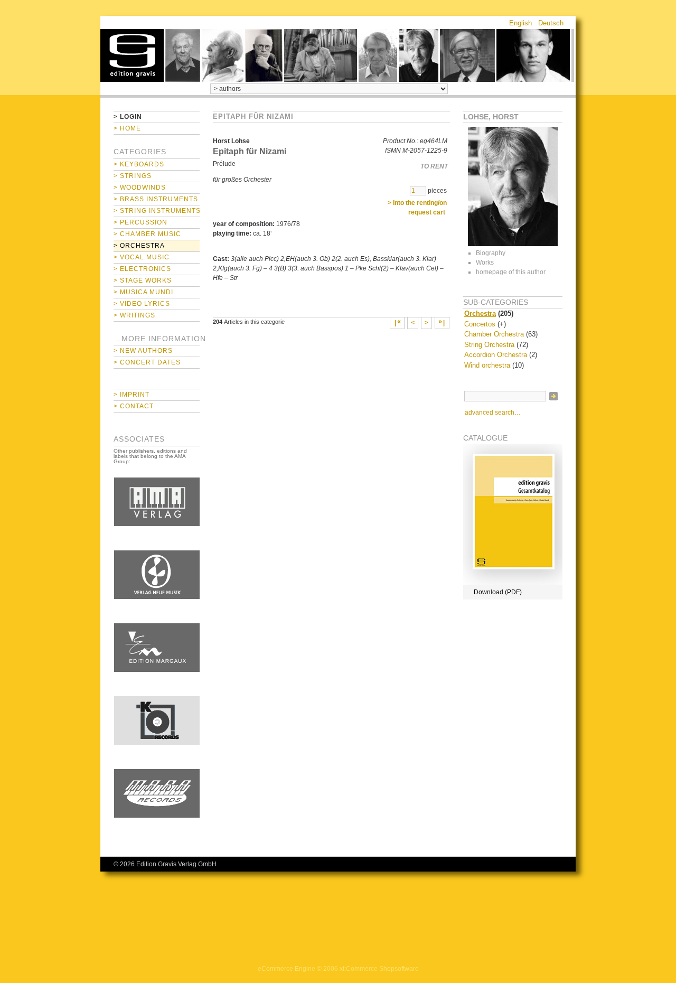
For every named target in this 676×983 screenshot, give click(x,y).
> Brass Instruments (156, 199)
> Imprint (131, 394)
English (520, 23)
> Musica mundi (143, 292)
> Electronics (142, 269)
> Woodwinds (140, 187)
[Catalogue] (512, 582)
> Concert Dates (147, 362)
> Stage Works (143, 280)
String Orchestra (489, 345)
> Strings (133, 176)
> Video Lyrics (142, 303)
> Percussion (140, 222)
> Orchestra (139, 245)
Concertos (479, 324)
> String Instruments (157, 210)
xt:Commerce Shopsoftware (379, 968)
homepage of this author (511, 272)
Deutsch (551, 23)
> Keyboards (139, 164)
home (132, 55)
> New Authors (143, 350)
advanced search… (493, 412)
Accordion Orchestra (495, 355)
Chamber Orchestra (494, 334)
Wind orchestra (487, 365)
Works (485, 262)
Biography (490, 253)
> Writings (134, 315)
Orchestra (480, 313)
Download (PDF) (498, 592)
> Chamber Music (147, 234)
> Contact (134, 406)
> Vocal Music (142, 257)
